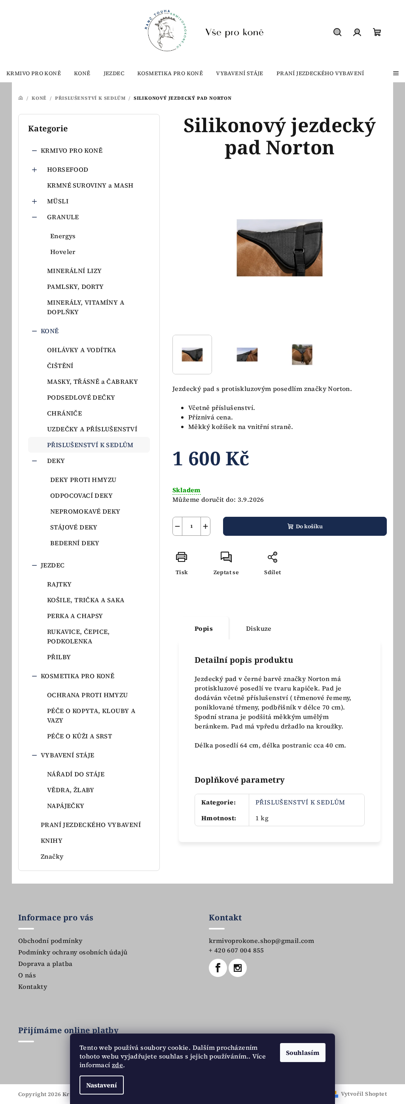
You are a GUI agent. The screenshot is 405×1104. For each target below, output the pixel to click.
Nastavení (101, 1085)
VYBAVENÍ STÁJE (68, 755)
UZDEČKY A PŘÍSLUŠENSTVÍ (92, 429)
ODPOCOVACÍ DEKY (81, 495)
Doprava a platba (45, 963)
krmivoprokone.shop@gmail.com (261, 940)
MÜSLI (57, 201)
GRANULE (63, 216)
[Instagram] (238, 968)
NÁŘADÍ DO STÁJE (75, 774)
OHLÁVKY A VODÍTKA (81, 349)
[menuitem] (33, 73)
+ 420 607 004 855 (236, 950)
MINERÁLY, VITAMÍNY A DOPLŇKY (85, 307)
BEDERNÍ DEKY (75, 543)
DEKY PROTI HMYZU (83, 479)
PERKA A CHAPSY (75, 615)
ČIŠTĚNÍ (60, 365)
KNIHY (51, 840)
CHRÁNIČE (64, 413)
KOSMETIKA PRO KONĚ (77, 676)
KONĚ (50, 330)
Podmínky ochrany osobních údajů (72, 952)
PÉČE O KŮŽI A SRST (79, 736)
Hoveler (63, 251)
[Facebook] (218, 968)
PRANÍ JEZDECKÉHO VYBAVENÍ (91, 824)
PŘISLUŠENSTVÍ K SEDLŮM (90, 444)
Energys (63, 235)
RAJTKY (59, 584)
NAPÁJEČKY (66, 805)
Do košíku (309, 526)
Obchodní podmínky (50, 940)
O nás (27, 975)
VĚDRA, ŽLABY (71, 789)
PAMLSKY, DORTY (75, 286)
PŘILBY (59, 657)
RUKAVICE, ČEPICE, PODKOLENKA (78, 636)
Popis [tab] (204, 628)
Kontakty (32, 986)
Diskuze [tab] (259, 628)
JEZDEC (52, 565)
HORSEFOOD (68, 169)
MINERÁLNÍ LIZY (74, 270)
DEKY (56, 460)
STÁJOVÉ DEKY (74, 527)
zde (117, 1064)
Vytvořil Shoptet (364, 1094)
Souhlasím (303, 1052)
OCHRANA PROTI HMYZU (87, 694)
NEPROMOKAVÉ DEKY (85, 511)
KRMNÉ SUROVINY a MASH (90, 185)
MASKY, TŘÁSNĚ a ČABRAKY (92, 381)
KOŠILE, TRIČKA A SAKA (85, 600)
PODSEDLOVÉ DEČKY (81, 397)
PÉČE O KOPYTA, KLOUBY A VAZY (91, 715)
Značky (52, 856)
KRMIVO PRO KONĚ (71, 150)
